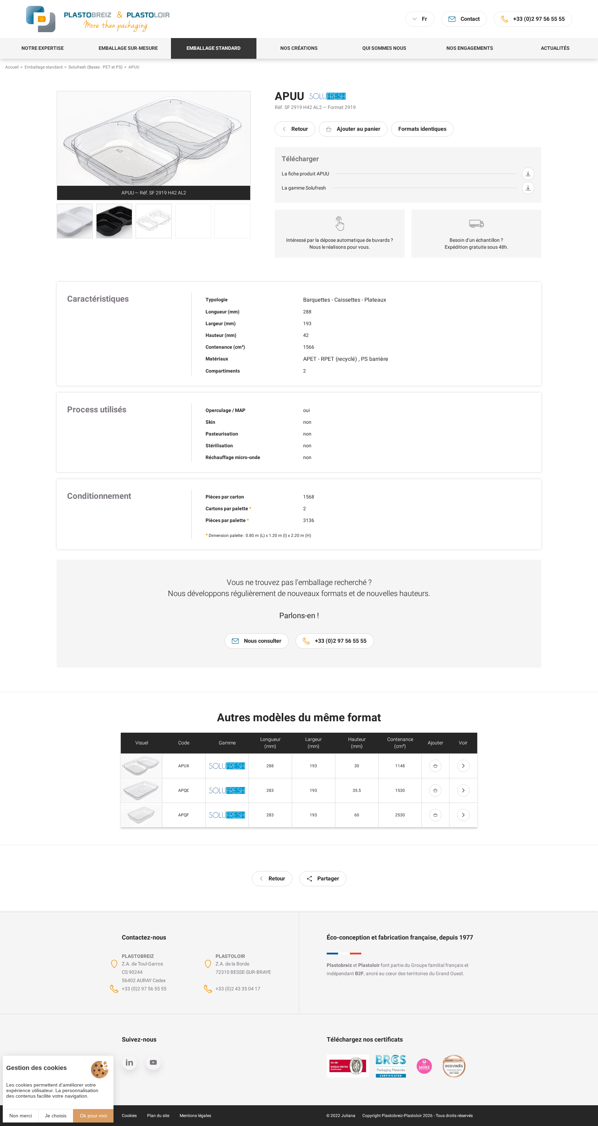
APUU (133, 67)
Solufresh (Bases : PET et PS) (96, 67)
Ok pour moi (93, 1115)
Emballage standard (44, 67)
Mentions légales (195, 1116)
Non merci (20, 1115)
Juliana (348, 1116)
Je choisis (55, 1115)
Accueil (12, 67)
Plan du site (158, 1116)
